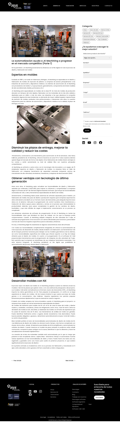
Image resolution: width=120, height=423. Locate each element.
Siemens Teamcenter (102, 36)
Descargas (75, 389)
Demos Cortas (105, 30)
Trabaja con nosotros (79, 397)
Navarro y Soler (57, 420)
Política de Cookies (61, 417)
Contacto (75, 392)
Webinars (86, 42)
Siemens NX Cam (88, 36)
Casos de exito (94, 30)
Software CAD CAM (78, 409)
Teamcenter (54, 394)
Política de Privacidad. (100, 121)
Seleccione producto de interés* (94, 54)
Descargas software (79, 399)
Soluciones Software (89, 39)
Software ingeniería (78, 402)
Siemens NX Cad (98, 33)
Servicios (53, 397)
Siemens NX (86, 33)
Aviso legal (43, 417)
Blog (73, 394)
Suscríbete (99, 397)
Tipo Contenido (102, 39)
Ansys (85, 30)
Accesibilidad (51, 417)
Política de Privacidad (74, 417)
